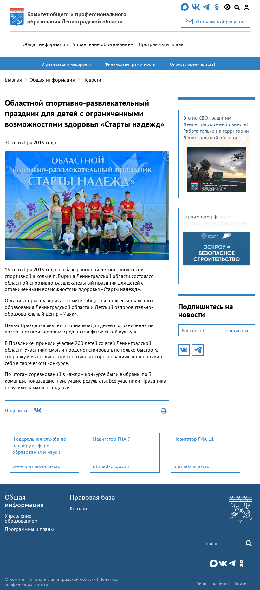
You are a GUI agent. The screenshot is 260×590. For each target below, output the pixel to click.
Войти (241, 583)
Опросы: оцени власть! (192, 64)
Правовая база (92, 497)
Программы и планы (162, 44)
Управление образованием (103, 44)
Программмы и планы (29, 529)
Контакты (80, 508)
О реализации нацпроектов (66, 67)
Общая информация (45, 44)
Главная (13, 80)
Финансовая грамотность (130, 64)
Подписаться (237, 330)
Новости (91, 80)
